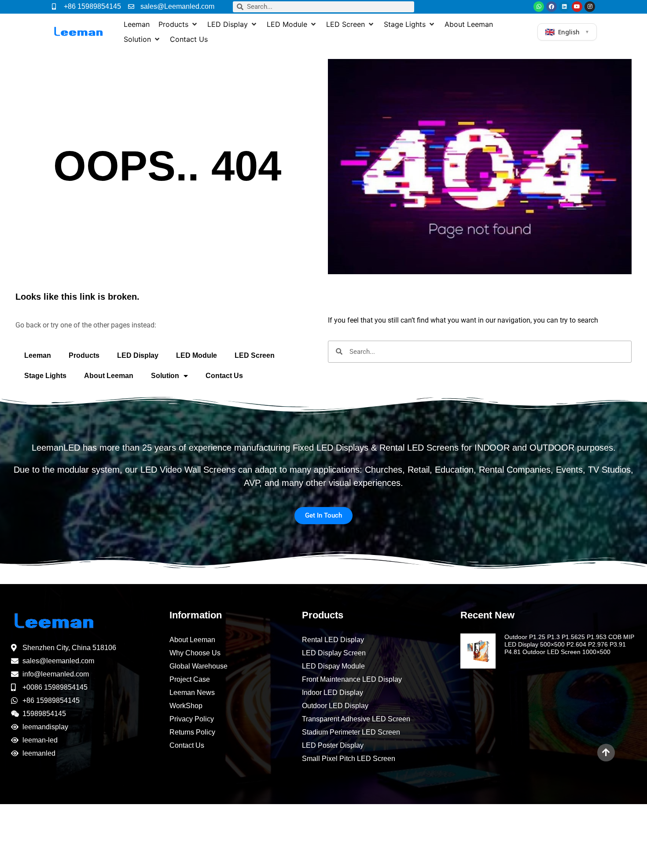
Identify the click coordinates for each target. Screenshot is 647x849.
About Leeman (108, 375)
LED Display (137, 355)
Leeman (37, 355)
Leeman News (192, 692)
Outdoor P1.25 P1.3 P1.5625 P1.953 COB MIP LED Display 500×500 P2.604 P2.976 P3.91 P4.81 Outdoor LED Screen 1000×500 (569, 644)
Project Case (189, 679)
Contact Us (224, 375)
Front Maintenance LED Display (352, 679)
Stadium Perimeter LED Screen (351, 732)
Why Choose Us (195, 653)
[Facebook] (551, 6)
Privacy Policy (191, 719)
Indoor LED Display (332, 692)
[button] (178, 24)
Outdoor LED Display (335, 705)
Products (84, 355)
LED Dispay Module (333, 666)
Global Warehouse (198, 666)
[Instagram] (590, 6)
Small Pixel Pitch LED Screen (348, 758)
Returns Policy (192, 732)
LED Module (196, 355)
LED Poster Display (333, 745)
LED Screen (255, 355)
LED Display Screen (334, 653)
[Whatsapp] (538, 6)
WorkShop (185, 705)
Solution (165, 375)
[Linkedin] (564, 6)
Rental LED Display (333, 639)
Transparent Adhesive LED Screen (356, 719)
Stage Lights (45, 375)
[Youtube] (577, 6)
